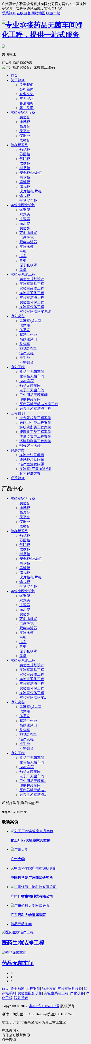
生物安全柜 (28, 200)
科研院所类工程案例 (35, 427)
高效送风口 (28, 339)
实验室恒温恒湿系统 (35, 311)
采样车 (24, 344)
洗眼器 (24, 219)
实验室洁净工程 (31, 297)
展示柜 (24, 177)
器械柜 (24, 182)
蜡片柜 (24, 196)
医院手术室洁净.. (32, 795)
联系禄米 (9, 13)
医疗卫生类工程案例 (35, 422)
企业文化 (26, 94)
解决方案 (18, 450)
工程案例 (18, 413)
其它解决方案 (30, 473)
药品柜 (24, 149)
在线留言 (24, 13)
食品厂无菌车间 (31, 371)
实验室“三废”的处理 (35, 469)
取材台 (24, 140)
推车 (23, 256)
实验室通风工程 (31, 293)
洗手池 (24, 358)
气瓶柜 (24, 159)
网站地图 (38, 13)
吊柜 (23, 251)
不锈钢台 (26, 362)
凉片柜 (24, 186)
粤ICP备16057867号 (44, 1006)
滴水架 (24, 223)
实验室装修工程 (31, 288)
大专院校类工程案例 (35, 418)
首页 (14, 75)
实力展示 (26, 98)
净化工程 (18, 367)
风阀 (23, 270)
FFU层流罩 (28, 348)
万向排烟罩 (28, 233)
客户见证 (26, 108)
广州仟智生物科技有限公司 (32, 896)
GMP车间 (26, 381)
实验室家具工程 (31, 284)
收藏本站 (53, 13)
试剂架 (24, 210)
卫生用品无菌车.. (32, 781)
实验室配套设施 (23, 205)
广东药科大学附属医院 (28, 915)
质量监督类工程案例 (35, 436)
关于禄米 (18, 80)
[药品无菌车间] (14, 953)
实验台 (24, 117)
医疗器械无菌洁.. (32, 790)
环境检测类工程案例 (35, 441)
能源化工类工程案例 (35, 432)
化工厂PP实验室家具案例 (30, 840)
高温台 (24, 126)
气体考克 (26, 237)
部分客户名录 (30, 446)
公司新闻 (26, 89)
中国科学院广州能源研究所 (32, 877)
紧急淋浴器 (28, 242)
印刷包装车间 (30, 399)
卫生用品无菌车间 (33, 395)
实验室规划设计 (31, 279)
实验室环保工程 (31, 302)
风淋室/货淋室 (30, 321)
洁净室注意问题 (31, 464)
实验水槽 (26, 247)
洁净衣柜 (26, 353)
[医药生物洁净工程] (18, 932)
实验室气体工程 (31, 307)
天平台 (24, 131)
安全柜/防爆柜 (30, 173)
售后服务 (26, 103)
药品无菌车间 (30, 385)
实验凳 (24, 228)
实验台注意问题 (31, 455)
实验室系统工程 (23, 274)
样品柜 (24, 168)
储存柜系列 (19, 145)
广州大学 (18, 859)
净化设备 (18, 316)
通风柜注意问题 (31, 459)
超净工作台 (28, 334)
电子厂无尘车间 (31, 390)
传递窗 (24, 330)
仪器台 (24, 135)
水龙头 (24, 214)
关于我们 (26, 85)
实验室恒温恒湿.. (32, 697)
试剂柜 (24, 163)
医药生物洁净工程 (23, 943)
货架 (23, 260)
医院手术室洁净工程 (35, 409)
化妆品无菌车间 (31, 376)
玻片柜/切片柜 (30, 191)
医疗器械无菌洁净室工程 (38, 404)
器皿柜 (24, 154)
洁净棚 (24, 325)
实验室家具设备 (23, 112)
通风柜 (24, 122)
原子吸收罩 (28, 265)
